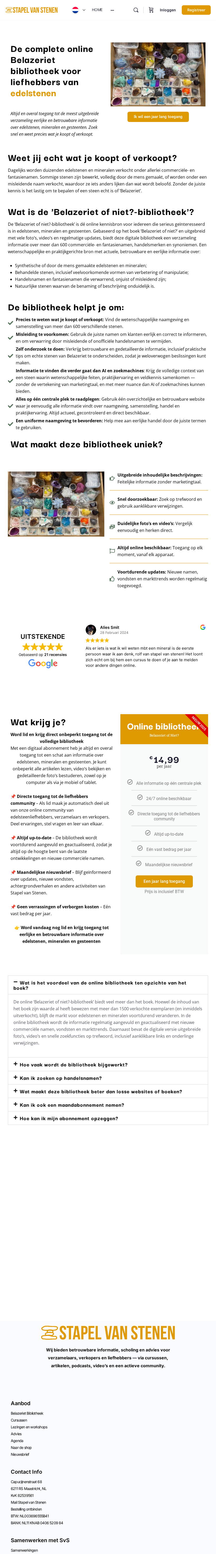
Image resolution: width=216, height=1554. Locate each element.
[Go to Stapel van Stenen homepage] (31, 9)
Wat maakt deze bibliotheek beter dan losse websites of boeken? (101, 1091)
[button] (108, 985)
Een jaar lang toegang (164, 881)
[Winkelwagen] (151, 10)
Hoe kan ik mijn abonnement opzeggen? (69, 1118)
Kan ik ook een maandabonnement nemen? (72, 1105)
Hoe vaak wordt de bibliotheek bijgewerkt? (74, 1064)
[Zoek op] (136, 10)
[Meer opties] (112, 10)
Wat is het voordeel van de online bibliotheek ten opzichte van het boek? (99, 985)
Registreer (196, 10)
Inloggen (168, 10)
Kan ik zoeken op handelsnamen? (61, 1078)
